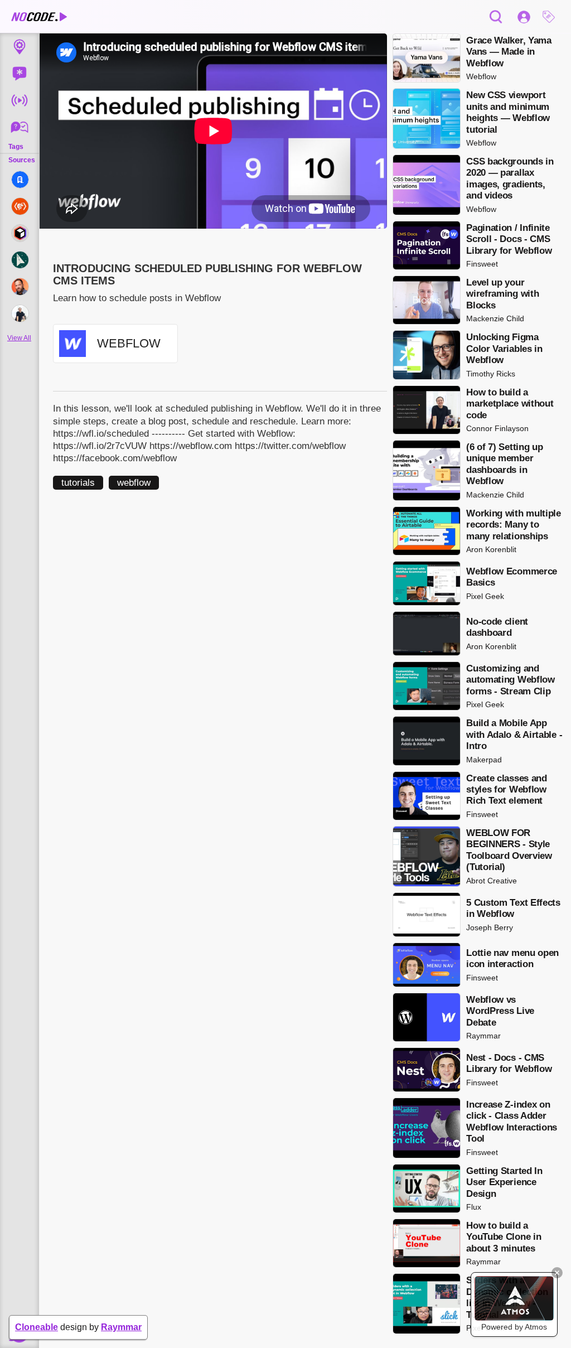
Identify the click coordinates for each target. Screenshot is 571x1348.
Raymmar (121, 1327)
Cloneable (36, 1327)
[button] (551, 16)
